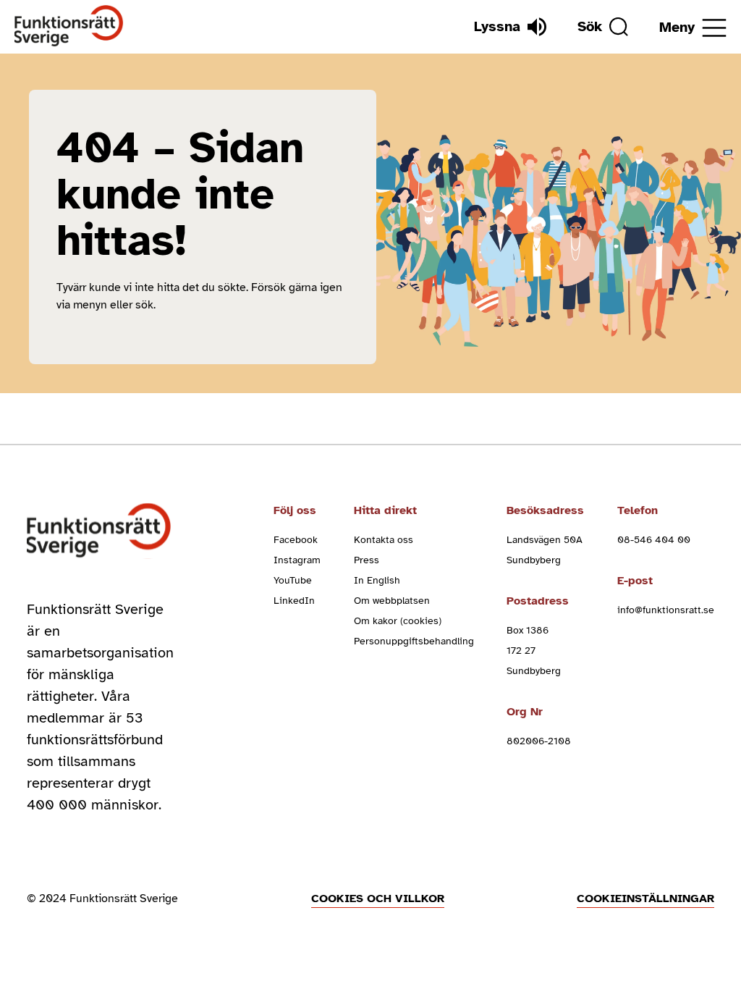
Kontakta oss (383, 540)
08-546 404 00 (653, 540)
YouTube (293, 580)
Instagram (297, 560)
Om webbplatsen (392, 600)
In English (377, 580)
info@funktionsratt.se (665, 610)
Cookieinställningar (645, 898)
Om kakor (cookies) (397, 621)
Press (366, 560)
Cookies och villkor (377, 898)
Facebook (296, 540)
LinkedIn (294, 600)
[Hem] (69, 26)
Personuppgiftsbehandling (414, 641)
